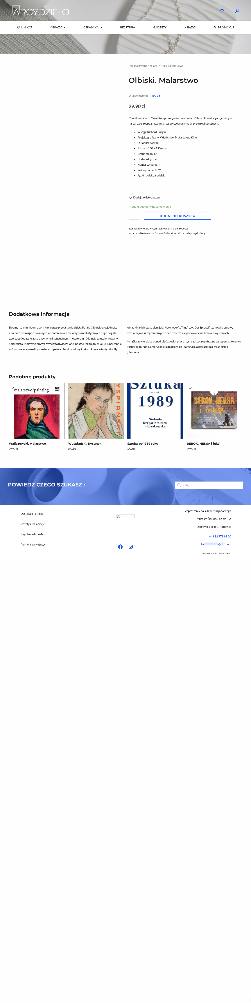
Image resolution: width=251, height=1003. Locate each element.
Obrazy (56, 27)
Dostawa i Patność (32, 513)
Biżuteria (127, 27)
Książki (190, 27)
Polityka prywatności (33, 544)
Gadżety (159, 27)
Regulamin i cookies (33, 534)
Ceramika (91, 27)
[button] (156, 96)
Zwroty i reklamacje (33, 524)
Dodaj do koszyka (177, 216)
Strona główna (138, 65)
